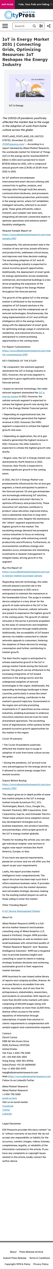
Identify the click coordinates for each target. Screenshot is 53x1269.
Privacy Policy (40, 1264)
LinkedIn (7, 1113)
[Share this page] (49, 26)
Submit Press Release (14, 1258)
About (13, 1251)
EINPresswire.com (13, 144)
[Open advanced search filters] (41, 26)
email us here (9, 1098)
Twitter (6, 1110)
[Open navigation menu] (5, 26)
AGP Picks (7, 4)
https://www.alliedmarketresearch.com (29, 1076)
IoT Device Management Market (22, 911)
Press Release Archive (31, 1251)
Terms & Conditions (39, 1258)
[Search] (34, 26)
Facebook (7, 1106)
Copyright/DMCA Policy (17, 1264)
